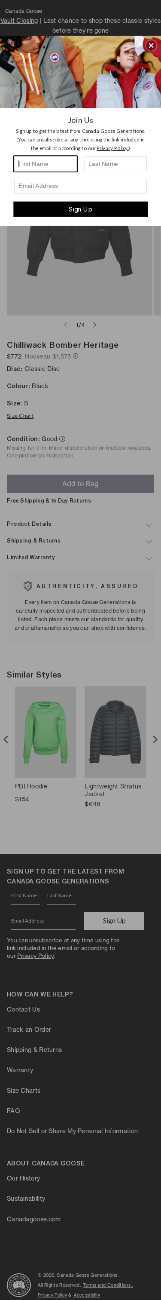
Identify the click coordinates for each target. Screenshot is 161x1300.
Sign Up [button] (80, 209)
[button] (151, 45)
